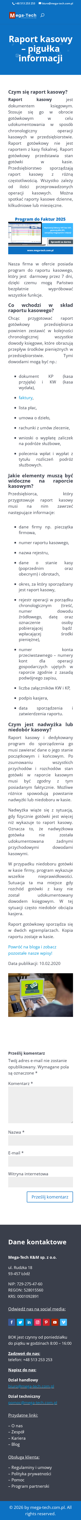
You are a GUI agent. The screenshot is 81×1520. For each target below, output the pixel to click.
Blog (15, 1444)
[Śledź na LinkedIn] (28, 1322)
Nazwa (16, 1132)
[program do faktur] (40, 251)
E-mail (16, 1153)
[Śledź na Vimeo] (63, 1322)
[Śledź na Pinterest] (46, 1322)
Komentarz (20, 1083)
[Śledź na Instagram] (37, 1322)
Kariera (18, 1438)
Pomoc (17, 1480)
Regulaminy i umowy (31, 1467)
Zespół (17, 1432)
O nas (17, 1426)
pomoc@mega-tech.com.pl (32, 1402)
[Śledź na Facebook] (11, 1322)
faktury (26, 398)
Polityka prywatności (31, 1474)
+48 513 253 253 (25, 3)
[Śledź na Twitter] (20, 1322)
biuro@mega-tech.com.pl (31, 1386)
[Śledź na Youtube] (54, 1322)
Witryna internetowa (28, 1174)
